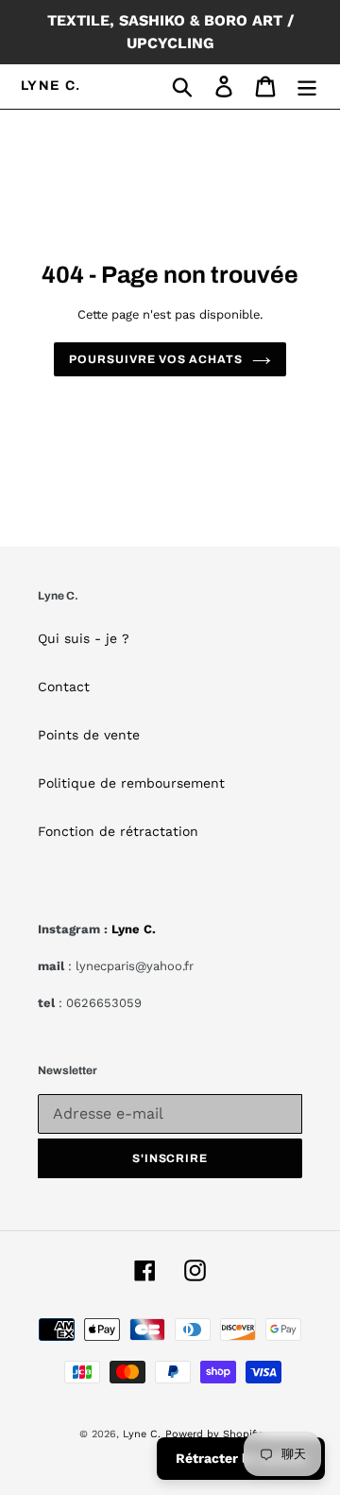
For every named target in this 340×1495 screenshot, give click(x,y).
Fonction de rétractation (118, 831)
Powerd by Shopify (213, 1434)
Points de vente (89, 734)
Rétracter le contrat (241, 1458)
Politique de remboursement (131, 783)
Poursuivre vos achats (155, 359)
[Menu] (307, 86)
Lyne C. (51, 85)
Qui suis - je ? (83, 638)
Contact (64, 686)
